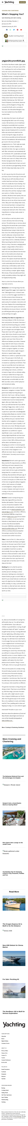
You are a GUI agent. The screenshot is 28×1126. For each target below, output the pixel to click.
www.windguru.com (7, 512)
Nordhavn (21, 727)
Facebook (3, 1071)
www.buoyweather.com (18, 509)
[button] (6, 30)
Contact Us (3, 1055)
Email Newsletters (5, 1069)
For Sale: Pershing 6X (11, 979)
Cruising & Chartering (11, 727)
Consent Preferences (6, 1060)
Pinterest (3, 1076)
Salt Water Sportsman (6, 1095)
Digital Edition (4, 1041)
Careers (3, 1057)
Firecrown (19, 1116)
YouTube (3, 1078)
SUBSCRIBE (22, 2)
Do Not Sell (4, 1062)
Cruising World (5, 1090)
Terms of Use (4, 1053)
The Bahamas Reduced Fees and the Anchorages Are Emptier (13, 777)
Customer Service (5, 1043)
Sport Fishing (4, 1097)
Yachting (3, 1102)
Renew (2, 1038)
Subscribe (3, 1036)
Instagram (3, 1074)
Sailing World (4, 1092)
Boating (3, 1088)
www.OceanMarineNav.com (9, 528)
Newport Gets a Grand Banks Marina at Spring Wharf (12, 804)
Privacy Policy (4, 1050)
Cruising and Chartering (10, 10)
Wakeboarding (4, 1099)
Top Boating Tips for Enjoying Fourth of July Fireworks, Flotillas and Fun (13, 873)
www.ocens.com (12, 516)
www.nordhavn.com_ (7, 720)
